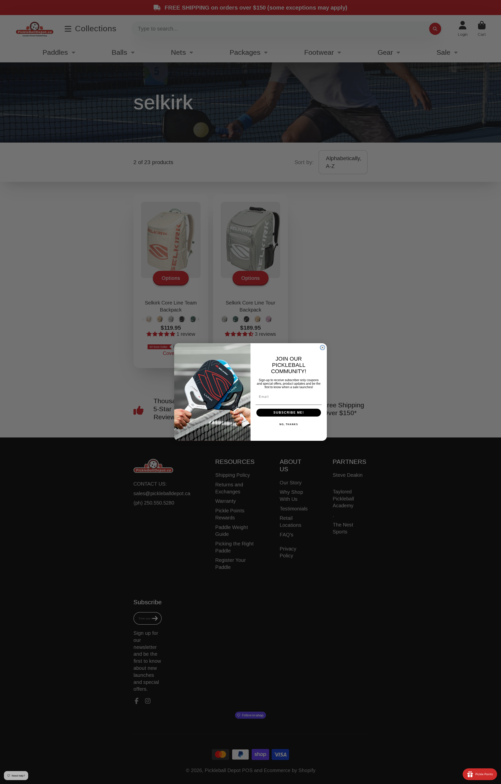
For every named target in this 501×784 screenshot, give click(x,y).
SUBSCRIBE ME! (288, 412)
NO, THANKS (288, 424)
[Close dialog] (322, 347)
